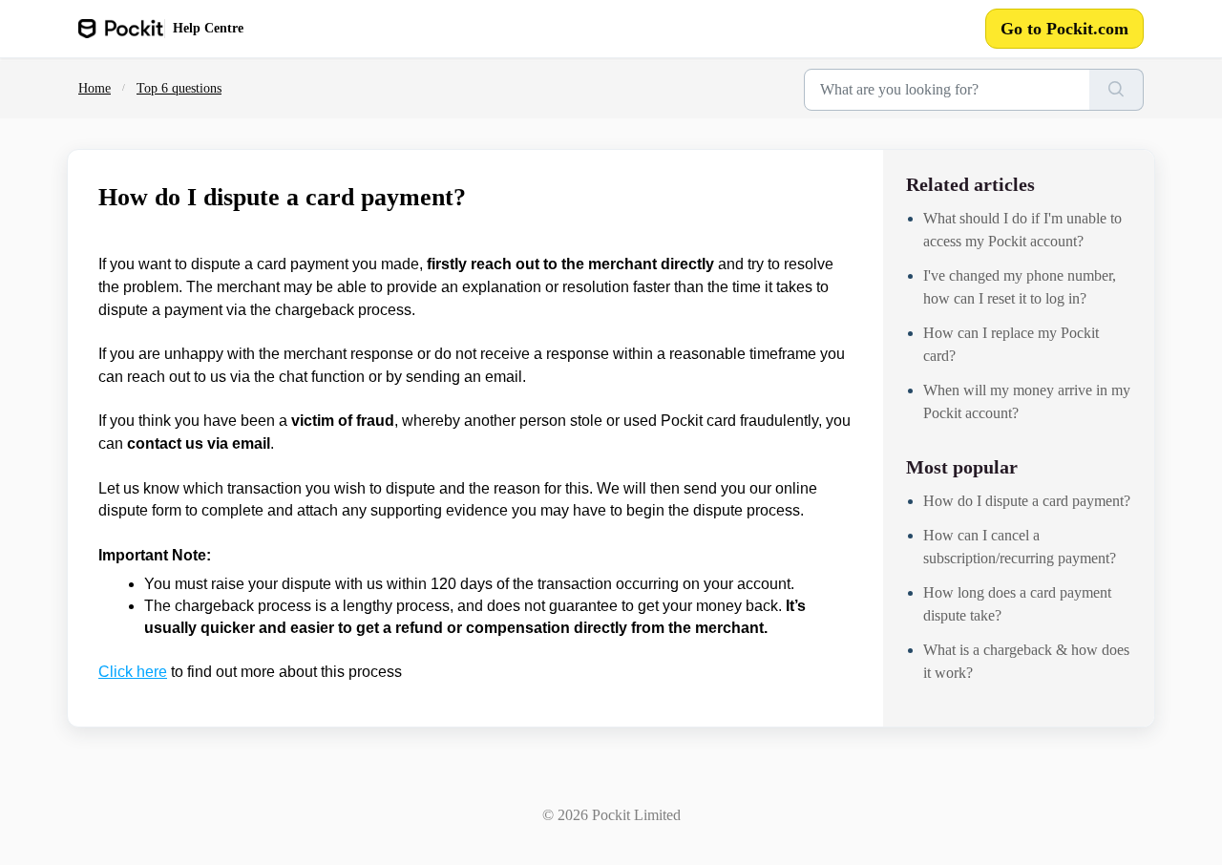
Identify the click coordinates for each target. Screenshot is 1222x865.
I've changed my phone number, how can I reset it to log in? (1019, 286)
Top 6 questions (179, 88)
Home (94, 88)
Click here (132, 672)
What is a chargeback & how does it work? (1026, 661)
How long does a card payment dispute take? (1017, 603)
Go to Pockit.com (1064, 28)
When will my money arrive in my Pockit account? (1026, 401)
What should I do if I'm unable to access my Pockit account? (1022, 229)
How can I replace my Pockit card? (1011, 344)
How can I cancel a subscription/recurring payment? (1019, 546)
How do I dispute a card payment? (1026, 501)
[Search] (1116, 90)
